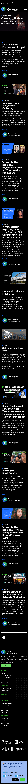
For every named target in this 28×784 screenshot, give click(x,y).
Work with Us (5, 723)
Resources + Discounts (7, 708)
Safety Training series (15, 2)
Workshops (4, 710)
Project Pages (5, 690)
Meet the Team (5, 721)
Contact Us (4, 718)
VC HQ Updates (5, 677)
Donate (7, 666)
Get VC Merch (5, 682)
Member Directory (6, 688)
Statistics (9, 775)
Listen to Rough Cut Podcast (9, 680)
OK (22, 779)
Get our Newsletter (6, 725)
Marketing (21, 775)
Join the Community (7, 675)
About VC (4, 673)
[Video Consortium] (9, 9)
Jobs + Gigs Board (6, 705)
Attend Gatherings (6, 703)
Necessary (12, 772)
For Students (5, 712)
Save (15, 779)
